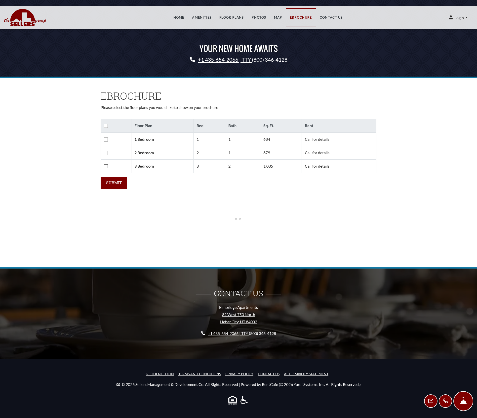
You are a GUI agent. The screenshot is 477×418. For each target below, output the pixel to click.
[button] (458, 18)
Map (278, 17)
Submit (114, 182)
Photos (259, 17)
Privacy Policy (239, 374)
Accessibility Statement (306, 374)
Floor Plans (231, 17)
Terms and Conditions (199, 374)
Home (178, 17)
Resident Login (160, 374)
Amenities (201, 17)
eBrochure (301, 17)
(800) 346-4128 (269, 60)
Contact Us (331, 17)
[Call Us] (445, 401)
